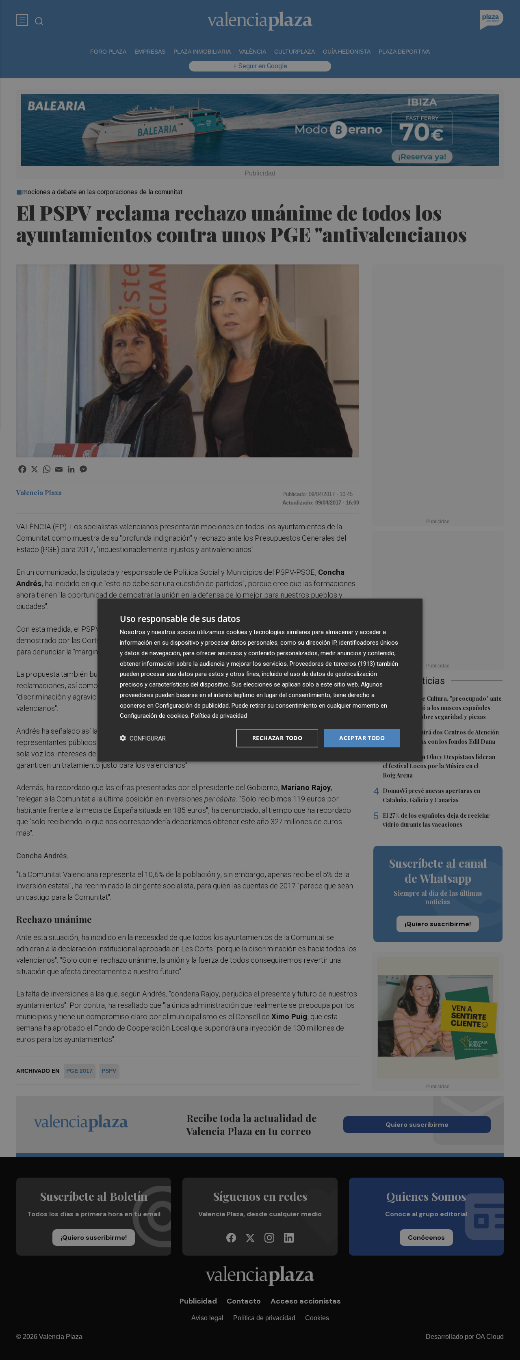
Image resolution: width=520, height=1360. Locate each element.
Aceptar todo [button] (362, 738)
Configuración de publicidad (192, 705)
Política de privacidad (219, 715)
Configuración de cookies (154, 715)
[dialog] (260, 680)
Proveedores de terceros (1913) (332, 663)
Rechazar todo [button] (277, 738)
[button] (143, 738)
